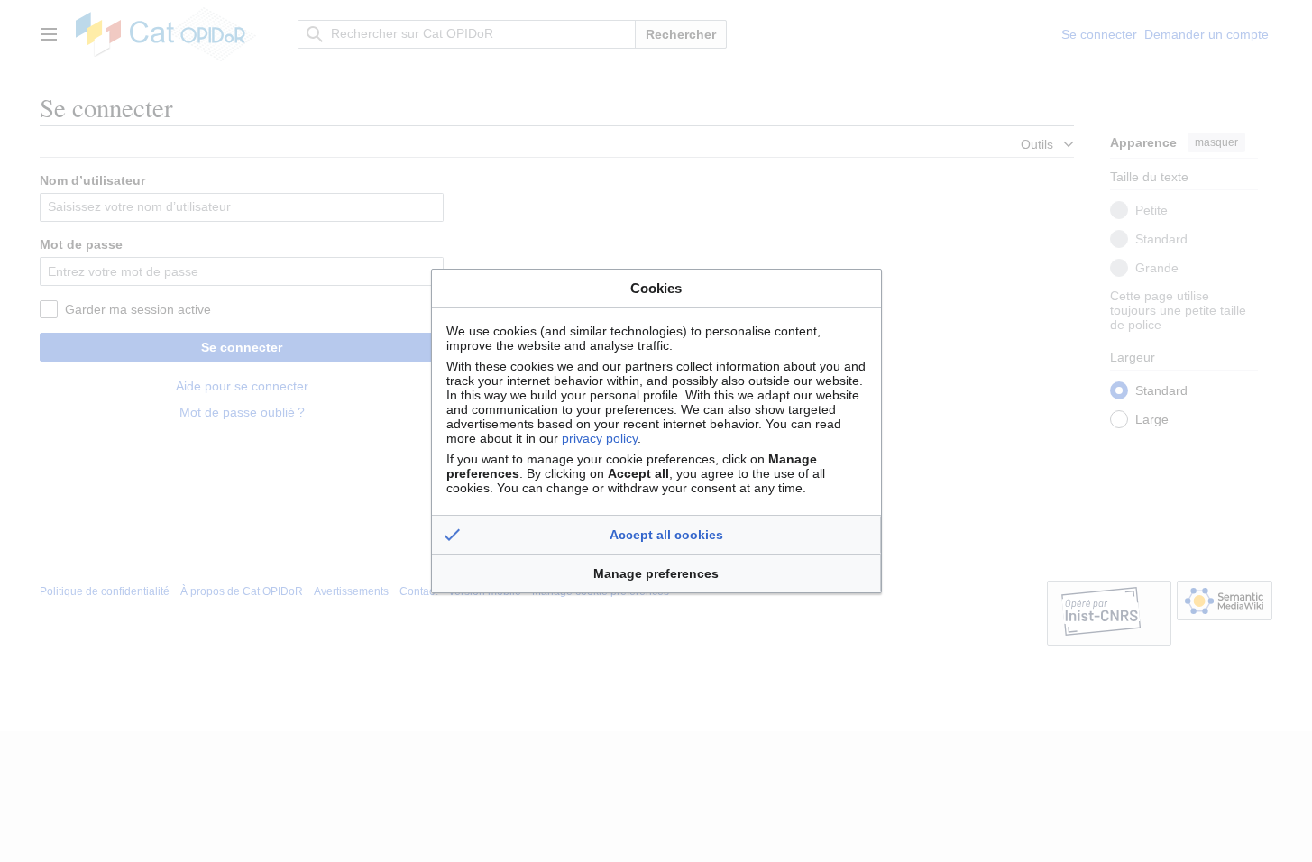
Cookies (656, 288)
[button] (656, 535)
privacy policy (600, 438)
